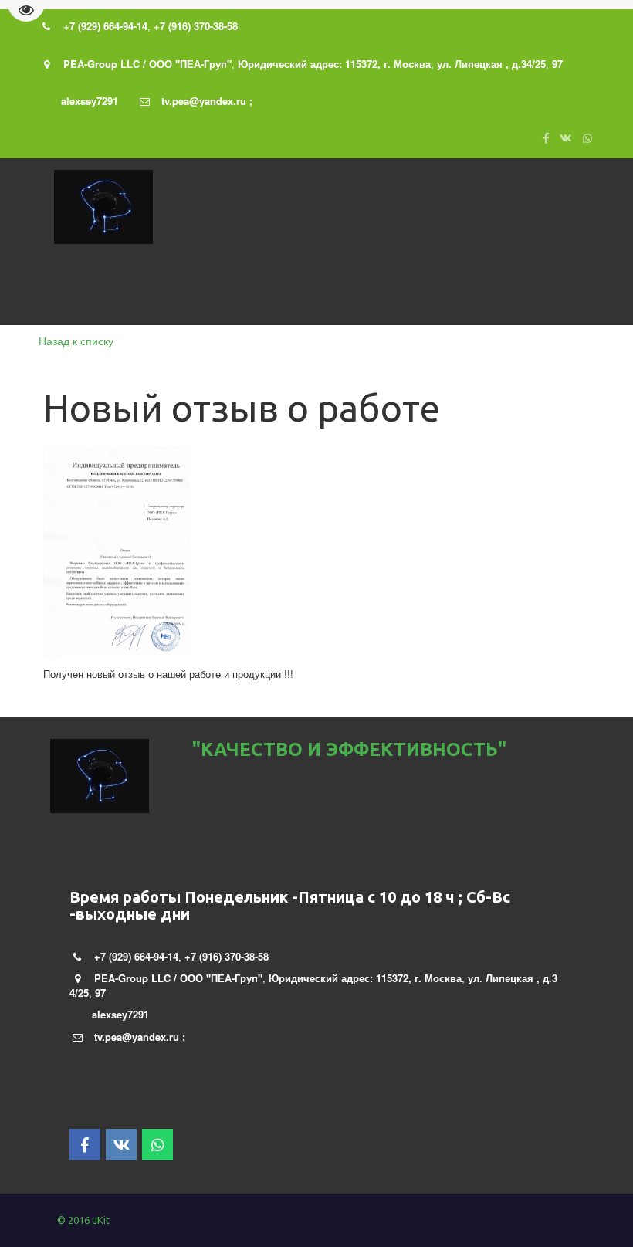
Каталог (195, 290)
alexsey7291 (89, 100)
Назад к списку (76, 340)
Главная (71, 290)
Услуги (265, 290)
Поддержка (423, 290)
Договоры (515, 290)
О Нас (128, 290)
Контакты (342, 290)
